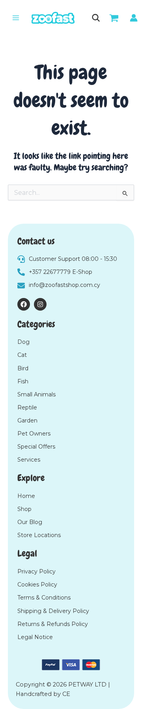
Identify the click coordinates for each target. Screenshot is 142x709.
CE (66, 694)
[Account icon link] (134, 18)
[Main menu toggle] (16, 18)
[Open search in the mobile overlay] (95, 17)
